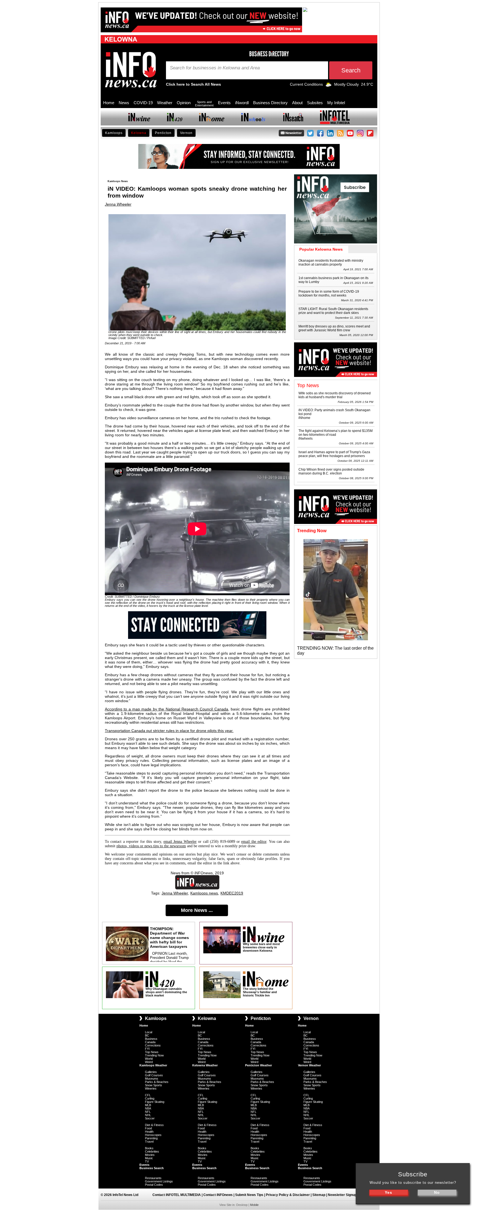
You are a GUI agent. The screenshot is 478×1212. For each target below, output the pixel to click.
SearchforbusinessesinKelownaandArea (215, 67)
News (124, 102)
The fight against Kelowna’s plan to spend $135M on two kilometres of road (335, 433)
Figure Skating (154, 1101)
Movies (150, 1154)
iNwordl (242, 102)
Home (108, 102)
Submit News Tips (249, 1195)
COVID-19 (143, 102)
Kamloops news (204, 893)
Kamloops (114, 133)
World (149, 1058)
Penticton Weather (258, 1065)
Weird (149, 1062)
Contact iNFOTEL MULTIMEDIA (176, 1195)
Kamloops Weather (153, 1065)
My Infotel (336, 102)
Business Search (151, 1168)
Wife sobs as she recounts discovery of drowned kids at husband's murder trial (334, 395)
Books (149, 1148)
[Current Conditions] (328, 85)
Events (224, 102)
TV (147, 1161)
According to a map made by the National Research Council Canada (166, 709)
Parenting (151, 1138)
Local (148, 1032)
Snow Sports (153, 1085)
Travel (149, 1141)
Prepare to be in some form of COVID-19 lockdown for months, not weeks (328, 293)
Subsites (315, 102)
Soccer (150, 1118)
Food (148, 1128)
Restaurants (153, 1178)
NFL (148, 1111)
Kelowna (138, 133)
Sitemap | (320, 1195)
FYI (147, 1048)
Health (149, 1131)
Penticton (163, 133)
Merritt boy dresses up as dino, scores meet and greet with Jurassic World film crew (334, 328)
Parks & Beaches (156, 1082)
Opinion (184, 102)
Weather (164, 102)
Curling (149, 1098)
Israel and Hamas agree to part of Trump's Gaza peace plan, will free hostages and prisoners (334, 454)
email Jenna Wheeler (180, 842)
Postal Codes (154, 1184)
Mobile (254, 1204)
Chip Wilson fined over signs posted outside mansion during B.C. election (331, 471)
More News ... (197, 910)
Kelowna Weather (205, 1065)
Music (149, 1158)
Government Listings (159, 1181)
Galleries (151, 1072)
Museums (151, 1078)
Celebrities (152, 1151)
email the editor (253, 842)
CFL (148, 1095)
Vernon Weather (309, 1065)
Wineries (151, 1088)
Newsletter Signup (342, 1195)
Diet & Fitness (154, 1125)
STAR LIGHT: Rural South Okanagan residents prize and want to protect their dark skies (333, 311)
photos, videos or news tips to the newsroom (151, 846)
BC (147, 1035)
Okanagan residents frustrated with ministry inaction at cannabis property (330, 262)
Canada (150, 1042)
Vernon (186, 133)
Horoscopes (153, 1135)
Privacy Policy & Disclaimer (288, 1195)
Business (151, 1038)
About (297, 102)
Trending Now (154, 1055)
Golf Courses (154, 1075)
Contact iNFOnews (218, 1195)
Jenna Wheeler (118, 204)
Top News (152, 1052)
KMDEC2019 (231, 893)
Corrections (153, 1045)
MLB (148, 1105)
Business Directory (270, 102)
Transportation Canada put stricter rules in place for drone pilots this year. (169, 730)
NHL (148, 1115)
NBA (148, 1108)
